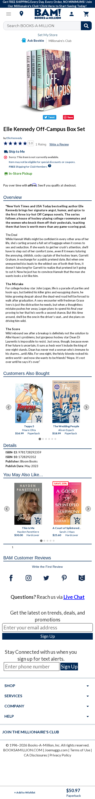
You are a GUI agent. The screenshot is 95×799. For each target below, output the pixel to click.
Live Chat (74, 597)
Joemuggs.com (56, 750)
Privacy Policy (60, 755)
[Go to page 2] (43, 439)
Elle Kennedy (14, 138)
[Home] (47, 14)
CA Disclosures (35, 755)
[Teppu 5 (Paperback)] (29, 403)
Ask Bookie (35, 40)
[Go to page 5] (52, 439)
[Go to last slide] (8, 407)
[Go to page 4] (49, 439)
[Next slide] (86, 407)
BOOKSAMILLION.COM (22, 750)
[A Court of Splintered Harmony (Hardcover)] (67, 503)
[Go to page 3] (46, 439)
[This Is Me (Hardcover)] (28, 504)
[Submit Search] (86, 25)
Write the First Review (47, 566)
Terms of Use (80, 750)
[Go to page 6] (55, 439)
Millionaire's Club (60, 41)
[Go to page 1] (39, 439)
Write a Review (59, 144)
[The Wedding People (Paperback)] (66, 401)
